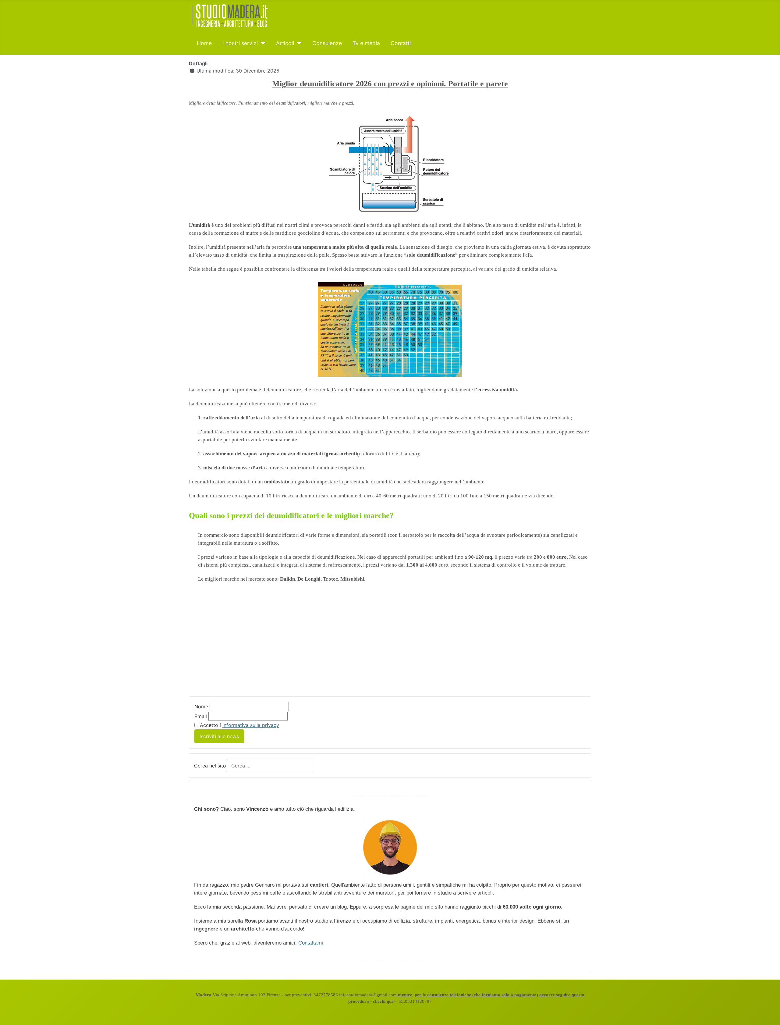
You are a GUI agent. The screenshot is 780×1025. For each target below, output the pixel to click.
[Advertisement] (390, 644)
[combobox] (269, 765)
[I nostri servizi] (261, 43)
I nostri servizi (240, 43)
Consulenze (327, 43)
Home (204, 43)
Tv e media (366, 43)
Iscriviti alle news (219, 736)
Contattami (310, 943)
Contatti (401, 43)
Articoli (285, 43)
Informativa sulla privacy (250, 725)
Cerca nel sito (210, 766)
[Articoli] (298, 43)
